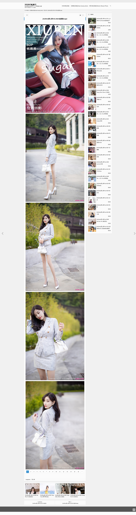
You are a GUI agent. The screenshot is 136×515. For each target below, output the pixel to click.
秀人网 (45, 10)
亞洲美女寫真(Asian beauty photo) (79, 6)
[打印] (80, 15)
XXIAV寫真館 (30, 4)
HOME (27, 10)
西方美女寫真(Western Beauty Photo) (98, 6)
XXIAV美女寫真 (65, 6)
